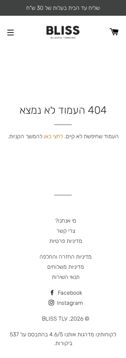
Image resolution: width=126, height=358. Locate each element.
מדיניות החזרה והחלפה (66, 256)
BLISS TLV (55, 318)
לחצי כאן (53, 136)
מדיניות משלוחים (65, 267)
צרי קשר (65, 230)
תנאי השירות (65, 277)
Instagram (69, 303)
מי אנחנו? (65, 220)
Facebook (69, 292)
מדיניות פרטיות (65, 241)
